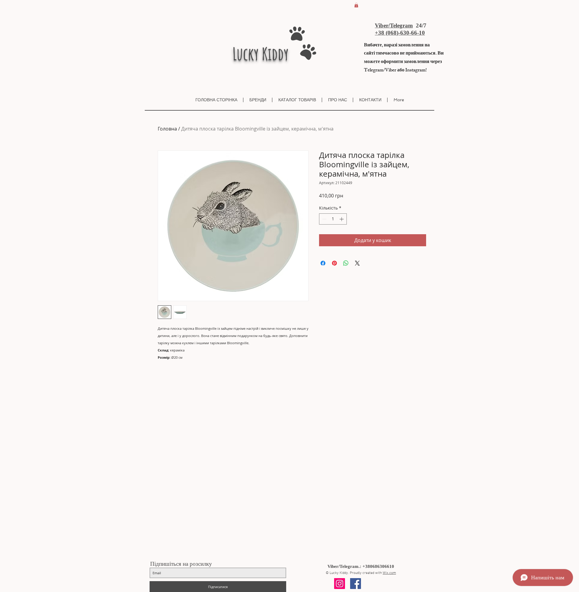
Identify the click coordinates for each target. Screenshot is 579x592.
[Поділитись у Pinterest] (334, 263)
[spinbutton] (332, 219)
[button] (356, 5)
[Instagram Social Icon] (339, 583)
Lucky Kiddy (261, 54)
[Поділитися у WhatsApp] (346, 263)
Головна (167, 128)
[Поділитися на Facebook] (323, 263)
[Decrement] (323, 219)
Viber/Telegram (394, 25)
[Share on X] (357, 263)
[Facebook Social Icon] (355, 583)
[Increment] (342, 219)
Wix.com (389, 573)
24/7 (420, 25)
